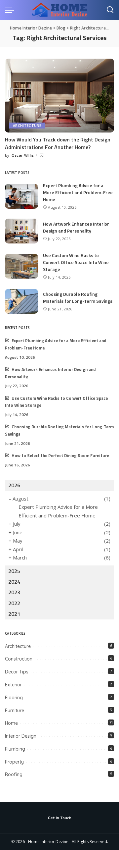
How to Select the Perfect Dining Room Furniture (60, 455)
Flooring (14, 698)
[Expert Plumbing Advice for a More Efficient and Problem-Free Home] (21, 196)
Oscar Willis (23, 155)
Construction (18, 659)
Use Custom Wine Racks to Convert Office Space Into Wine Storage (76, 262)
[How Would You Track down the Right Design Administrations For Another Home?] (59, 96)
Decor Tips (16, 672)
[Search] (110, 10)
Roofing (13, 774)
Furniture (14, 711)
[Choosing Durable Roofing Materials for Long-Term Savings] (21, 301)
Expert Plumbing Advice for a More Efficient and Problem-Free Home (78, 192)
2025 (14, 571)
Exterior (13, 685)
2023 (14, 592)
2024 (14, 582)
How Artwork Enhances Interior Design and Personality (76, 227)
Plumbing (15, 749)
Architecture (27, 125)
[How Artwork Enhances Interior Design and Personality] (21, 231)
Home (11, 723)
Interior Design (20, 736)
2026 (14, 485)
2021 (14, 614)
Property (14, 762)
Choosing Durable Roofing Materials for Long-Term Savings (77, 297)
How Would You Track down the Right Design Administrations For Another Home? (57, 143)
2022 (14, 603)
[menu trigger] (11, 10)
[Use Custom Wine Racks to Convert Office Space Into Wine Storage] (21, 266)
